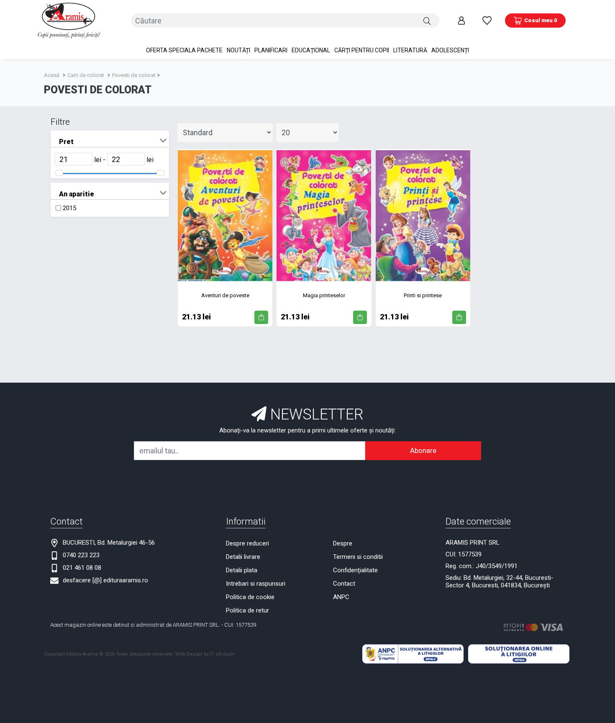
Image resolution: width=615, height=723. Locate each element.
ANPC (341, 597)
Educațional (311, 50)
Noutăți (238, 50)
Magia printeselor (324, 295)
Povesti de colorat (134, 75)
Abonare (423, 450)
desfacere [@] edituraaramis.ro (105, 580)
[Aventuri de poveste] (225, 216)
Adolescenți (450, 50)
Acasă (51, 75)
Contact (344, 583)
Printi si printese (423, 295)
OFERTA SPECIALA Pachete (184, 50)
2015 (69, 208)
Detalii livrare (243, 557)
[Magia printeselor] (324, 216)
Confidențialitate (355, 570)
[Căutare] (427, 20)
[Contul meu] (461, 20)
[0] (487, 20)
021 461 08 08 (82, 567)
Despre (342, 543)
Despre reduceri (247, 543)
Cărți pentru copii (361, 50)
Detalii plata (241, 570)
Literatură (410, 50)
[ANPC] (413, 653)
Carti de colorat (85, 75)
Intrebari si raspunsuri (255, 583)
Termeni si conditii (358, 557)
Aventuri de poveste (225, 295)
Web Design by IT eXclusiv (204, 654)
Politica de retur (247, 610)
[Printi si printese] (423, 216)
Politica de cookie (250, 597)
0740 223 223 (81, 555)
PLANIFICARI (270, 50)
